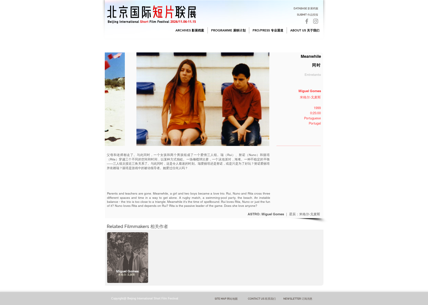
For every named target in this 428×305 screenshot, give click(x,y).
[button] (190, 30)
